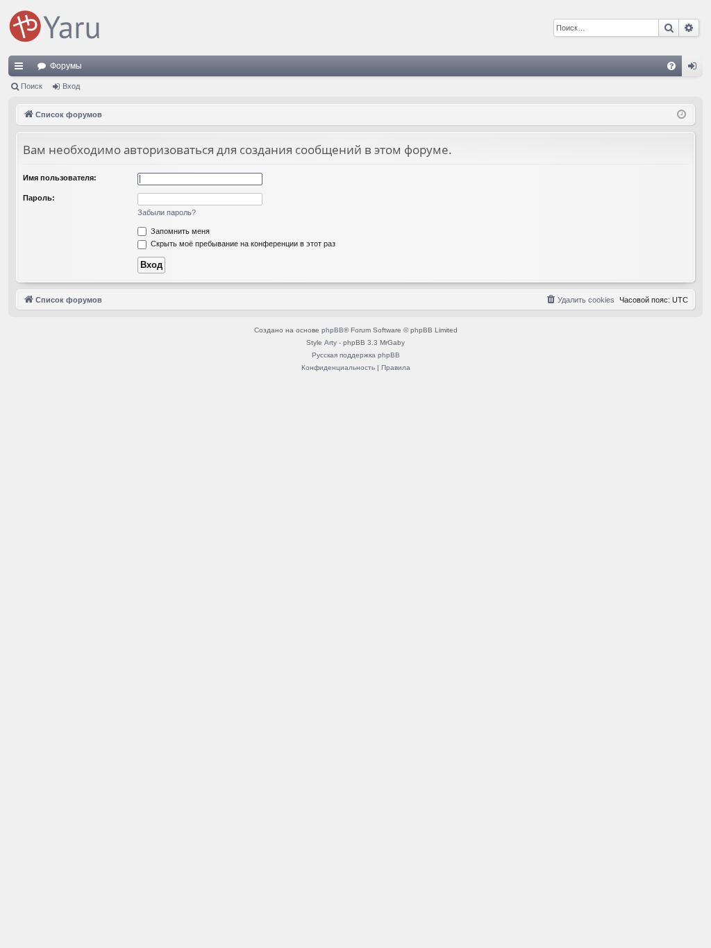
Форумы (66, 66)
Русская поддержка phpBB (356, 355)
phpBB (332, 330)
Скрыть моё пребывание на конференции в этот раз (242, 243)
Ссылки (21, 68)
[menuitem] (671, 66)
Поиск (31, 86)
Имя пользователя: (60, 177)
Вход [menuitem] (695, 68)
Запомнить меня (179, 231)
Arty (330, 342)
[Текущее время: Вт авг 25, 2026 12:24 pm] (681, 115)
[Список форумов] (57, 28)
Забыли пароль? (166, 212)
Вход (71, 86)
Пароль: (39, 198)
